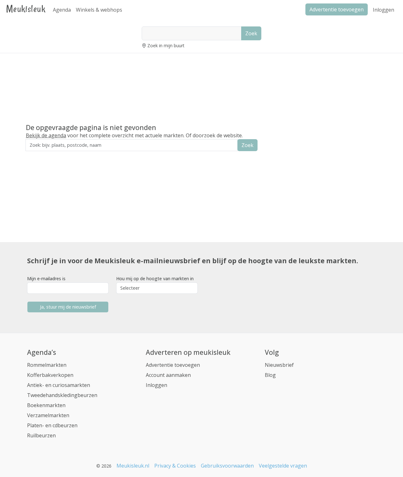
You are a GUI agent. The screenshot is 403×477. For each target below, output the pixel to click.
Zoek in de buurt (43, 155)
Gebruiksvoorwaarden (227, 465)
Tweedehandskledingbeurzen (62, 395)
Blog (270, 375)
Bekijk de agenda (46, 135)
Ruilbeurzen (41, 435)
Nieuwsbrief (279, 364)
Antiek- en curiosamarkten (58, 385)
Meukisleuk (25, 9)
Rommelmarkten (46, 364)
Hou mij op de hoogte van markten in (155, 278)
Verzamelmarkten (48, 415)
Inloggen (383, 9)
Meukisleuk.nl (132, 465)
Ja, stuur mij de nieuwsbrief (68, 307)
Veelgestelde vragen (283, 465)
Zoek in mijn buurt (165, 45)
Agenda (62, 9)
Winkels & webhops (99, 9)
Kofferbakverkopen (50, 375)
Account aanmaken (168, 375)
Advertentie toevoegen (173, 364)
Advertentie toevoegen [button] (336, 9)
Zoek (251, 33)
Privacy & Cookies (175, 465)
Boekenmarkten (46, 405)
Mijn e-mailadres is (46, 278)
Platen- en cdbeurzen (52, 425)
